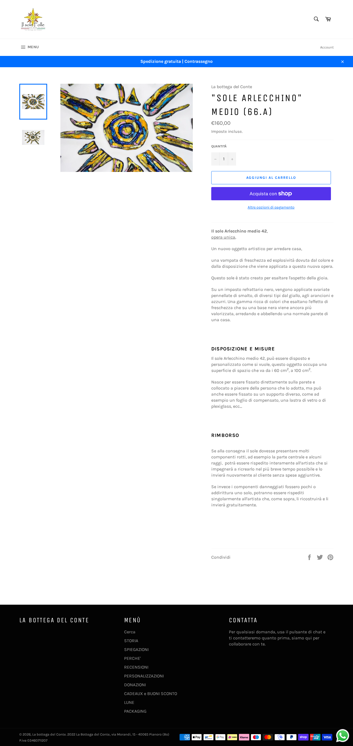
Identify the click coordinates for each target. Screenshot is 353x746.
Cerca (129, 631)
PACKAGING (135, 711)
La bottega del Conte (49, 734)
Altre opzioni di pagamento (271, 207)
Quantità (219, 146)
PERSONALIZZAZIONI (144, 676)
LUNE (129, 702)
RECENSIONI (136, 667)
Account (327, 47)
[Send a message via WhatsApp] (342, 735)
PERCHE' (132, 658)
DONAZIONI (135, 684)
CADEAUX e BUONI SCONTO (150, 693)
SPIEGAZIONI (136, 649)
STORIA (131, 640)
